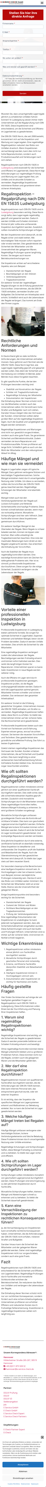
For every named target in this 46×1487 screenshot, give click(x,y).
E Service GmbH (11, 1407)
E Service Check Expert (14, 1413)
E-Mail (6, 32)
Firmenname (9, 24)
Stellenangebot (11, 1401)
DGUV (6, 1395)
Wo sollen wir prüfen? (13, 58)
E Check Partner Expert (14, 1429)
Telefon (7, 49)
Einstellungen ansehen (23, 1478)
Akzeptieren (23, 1464)
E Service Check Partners (15, 1416)
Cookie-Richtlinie (14, 1484)
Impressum (34, 1484)
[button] (42, 1437)
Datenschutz (25, 1484)
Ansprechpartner (11, 41)
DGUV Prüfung (10, 1392)
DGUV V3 (8, 1398)
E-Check (7, 1432)
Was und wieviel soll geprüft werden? (20, 67)
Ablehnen (23, 1471)
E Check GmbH (10, 1410)
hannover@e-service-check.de (20, 1369)
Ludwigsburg (7, 167)
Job (5, 1404)
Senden (23, 93)
